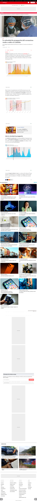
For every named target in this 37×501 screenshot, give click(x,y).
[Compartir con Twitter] (7, 179)
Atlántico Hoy (12, 488)
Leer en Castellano (2, 3)
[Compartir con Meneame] (9, 179)
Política (2, 482)
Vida (3, 38)
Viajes (2, 490)
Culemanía (12, 485)
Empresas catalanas (22, 491)
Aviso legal (21, 484)
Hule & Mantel (12, 491)
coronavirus (25, 53)
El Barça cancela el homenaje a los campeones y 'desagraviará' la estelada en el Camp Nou (14, 14)
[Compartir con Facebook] (6, 179)
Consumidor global (13, 490)
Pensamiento (3, 488)
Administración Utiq (22, 497)
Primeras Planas (4, 494)
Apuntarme (31, 379)
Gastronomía (3, 493)
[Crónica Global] (15, 2)
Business (2, 484)
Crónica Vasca (12, 484)
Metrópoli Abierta (13, 482)
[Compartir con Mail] (11, 179)
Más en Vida (3, 444)
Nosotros (20, 482)
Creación (2, 487)
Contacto (20, 485)
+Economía (3, 491)
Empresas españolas (22, 493)
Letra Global (12, 487)
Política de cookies (22, 490)
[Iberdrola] (22, 5)
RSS (19, 487)
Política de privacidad (23, 488)
